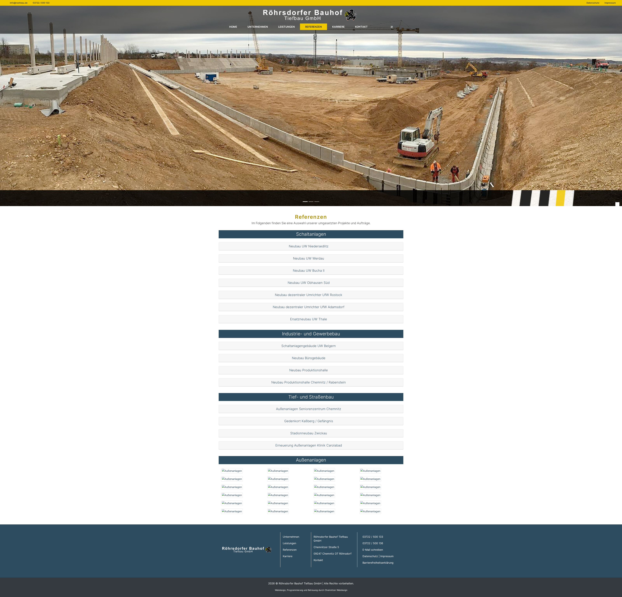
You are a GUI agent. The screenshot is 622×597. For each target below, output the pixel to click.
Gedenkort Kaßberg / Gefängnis (309, 421)
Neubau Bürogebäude (309, 358)
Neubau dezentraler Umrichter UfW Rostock (309, 295)
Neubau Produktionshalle (309, 370)
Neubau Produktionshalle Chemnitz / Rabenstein (309, 382)
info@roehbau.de (19, 3)
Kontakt (361, 26)
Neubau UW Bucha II (309, 270)
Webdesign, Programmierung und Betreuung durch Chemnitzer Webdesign (311, 590)
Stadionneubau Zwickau (309, 433)
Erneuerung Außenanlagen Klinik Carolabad (309, 445)
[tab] (311, 246)
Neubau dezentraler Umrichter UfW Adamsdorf (309, 307)
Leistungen (286, 26)
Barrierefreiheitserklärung (378, 562)
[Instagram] (391, 26)
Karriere (338, 26)
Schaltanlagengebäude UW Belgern (309, 346)
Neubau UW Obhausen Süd (309, 283)
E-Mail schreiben (373, 549)
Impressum (610, 3)
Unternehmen (258, 26)
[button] (617, 204)
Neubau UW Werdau (309, 258)
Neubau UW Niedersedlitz (309, 246)
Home (233, 26)
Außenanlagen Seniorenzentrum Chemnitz (309, 409)
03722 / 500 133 (41, 3)
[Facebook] (379, 26)
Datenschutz (593, 3)
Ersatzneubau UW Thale (309, 319)
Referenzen (313, 26)
